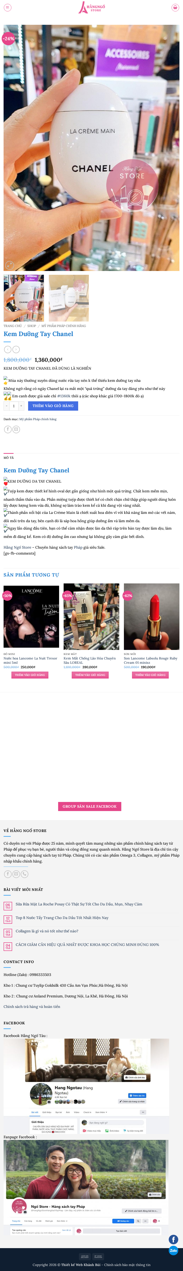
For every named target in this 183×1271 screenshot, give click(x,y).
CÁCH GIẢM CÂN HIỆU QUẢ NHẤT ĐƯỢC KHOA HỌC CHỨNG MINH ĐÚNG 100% (87, 944)
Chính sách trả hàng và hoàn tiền (32, 1006)
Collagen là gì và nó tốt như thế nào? (47, 931)
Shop (31, 326)
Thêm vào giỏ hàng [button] (30, 675)
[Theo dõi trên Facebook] (8, 874)
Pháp (78, 547)
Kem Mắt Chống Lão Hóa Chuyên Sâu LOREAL (90, 660)
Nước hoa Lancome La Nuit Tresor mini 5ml (30, 660)
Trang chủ (13, 326)
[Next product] (7, 349)
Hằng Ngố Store (17, 547)
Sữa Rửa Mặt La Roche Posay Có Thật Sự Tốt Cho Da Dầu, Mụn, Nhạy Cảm (79, 904)
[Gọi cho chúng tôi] (24, 874)
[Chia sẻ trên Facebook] (8, 429)
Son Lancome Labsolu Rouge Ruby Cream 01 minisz (150, 660)
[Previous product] (16, 349)
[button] (7, 7)
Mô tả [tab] (9, 457)
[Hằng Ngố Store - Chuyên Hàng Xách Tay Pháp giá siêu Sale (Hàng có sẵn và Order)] (91, 7)
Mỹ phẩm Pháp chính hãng (63, 326)
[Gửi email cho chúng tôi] (16, 874)
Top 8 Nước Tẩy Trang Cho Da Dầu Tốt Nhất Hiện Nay (62, 917)
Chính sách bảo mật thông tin (127, 1265)
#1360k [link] (64, 395)
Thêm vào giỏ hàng (53, 405)
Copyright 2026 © (67, 1265)
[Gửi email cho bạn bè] (16, 429)
